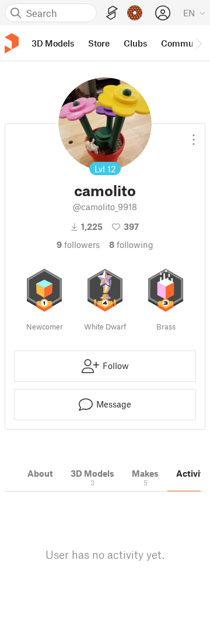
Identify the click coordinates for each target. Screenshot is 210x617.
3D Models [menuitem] (53, 43)
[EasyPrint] (112, 13)
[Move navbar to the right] (198, 43)
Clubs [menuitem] (135, 43)
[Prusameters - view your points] (134, 12)
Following (131, 244)
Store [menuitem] (99, 43)
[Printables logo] (12, 43)
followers (78, 244)
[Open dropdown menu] (193, 135)
